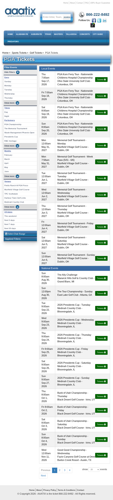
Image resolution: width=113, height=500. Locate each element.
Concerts (85, 34)
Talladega (71, 34)
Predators (13, 42)
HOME (10, 34)
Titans (48, 34)
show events (94, 469)
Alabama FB (22, 34)
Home (65, 3)
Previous (45, 470)
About (72, 3)
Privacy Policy (49, 490)
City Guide (98, 34)
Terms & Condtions (66, 490)
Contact (80, 3)
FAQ (87, 3)
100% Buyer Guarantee (100, 3)
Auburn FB (36, 34)
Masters (58, 34)
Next (43, 475)
